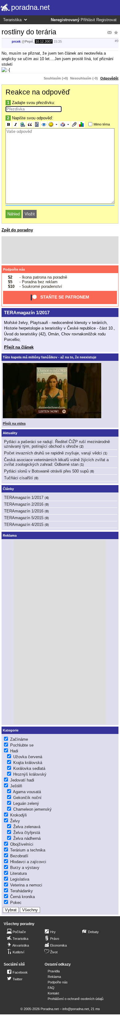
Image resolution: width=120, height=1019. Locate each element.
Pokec (16, 902)
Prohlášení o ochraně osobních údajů (75, 999)
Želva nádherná (27, 838)
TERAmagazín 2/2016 (23, 504)
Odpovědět (109, 78)
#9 (116, 41)
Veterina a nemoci (26, 885)
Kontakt (53, 993)
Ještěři (16, 786)
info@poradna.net (75, 1009)
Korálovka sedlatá (29, 768)
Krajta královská (27, 762)
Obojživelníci (21, 844)
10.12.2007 (43, 41)
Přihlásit (88, 20)
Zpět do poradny (17, 230)
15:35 (58, 41)
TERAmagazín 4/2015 (23, 524)
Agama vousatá (27, 791)
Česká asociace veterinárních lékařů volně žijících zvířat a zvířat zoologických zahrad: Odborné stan (56, 462)
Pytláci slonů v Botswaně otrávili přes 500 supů (46, 471)
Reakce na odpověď (38, 92)
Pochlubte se (22, 745)
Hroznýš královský (29, 774)
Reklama (54, 976)
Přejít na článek (19, 347)
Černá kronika (22, 896)
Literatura (18, 873)
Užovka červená (27, 757)
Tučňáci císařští (18, 478)
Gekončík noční (27, 797)
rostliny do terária (29, 32)
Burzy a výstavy (24, 867)
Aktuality (10, 433)
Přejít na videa (14, 423)
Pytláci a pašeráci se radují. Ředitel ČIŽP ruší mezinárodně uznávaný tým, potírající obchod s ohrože (57, 444)
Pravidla (54, 971)
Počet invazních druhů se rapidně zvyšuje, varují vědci (53, 453)
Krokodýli (18, 815)
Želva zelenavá (26, 826)
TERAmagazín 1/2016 (23, 511)
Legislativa (19, 879)
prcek (16, 41)
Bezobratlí (19, 856)
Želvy (15, 821)
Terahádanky (21, 891)
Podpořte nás (14, 269)
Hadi (14, 751)
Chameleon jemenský (32, 809)
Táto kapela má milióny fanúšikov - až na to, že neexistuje (49, 357)
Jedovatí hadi (22, 780)
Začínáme (19, 739)
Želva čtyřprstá (26, 832)
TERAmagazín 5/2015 (23, 517)
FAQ (51, 988)
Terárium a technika (27, 850)
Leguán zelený (26, 803)
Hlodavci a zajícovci (28, 861)
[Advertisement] (60, 250)
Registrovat (106, 20)
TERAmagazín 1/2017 (27, 312)
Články (8, 489)
